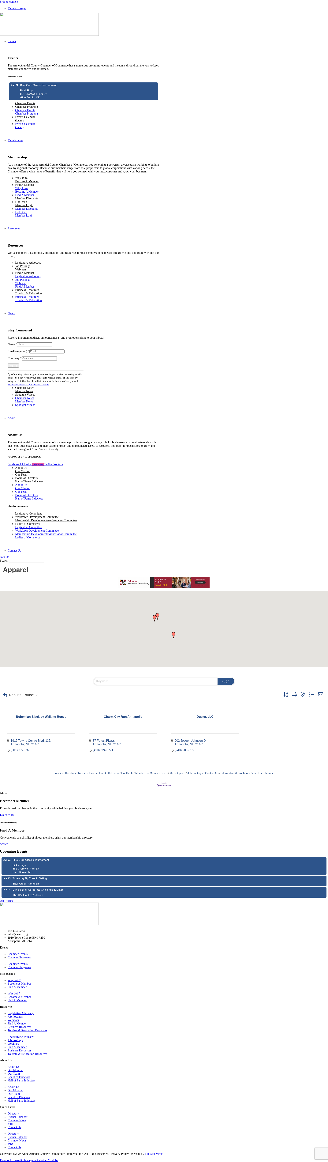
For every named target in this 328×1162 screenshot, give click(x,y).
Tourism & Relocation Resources (27, 1030)
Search (4, 560)
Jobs (10, 1123)
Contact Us (211, 773)
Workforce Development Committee (37, 517)
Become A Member (27, 181)
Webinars (20, 269)
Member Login (24, 205)
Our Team (21, 474)
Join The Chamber (263, 773)
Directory (13, 1113)
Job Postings (22, 266)
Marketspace (177, 773)
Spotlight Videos (25, 394)
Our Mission (22, 471)
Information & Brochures (235, 773)
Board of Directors (26, 478)
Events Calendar (25, 117)
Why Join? (21, 177)
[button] (157, 616)
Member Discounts (26, 198)
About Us (21, 467)
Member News (24, 391)
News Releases (87, 773)
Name (12, 344)
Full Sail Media (154, 1153)
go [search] (227, 681)
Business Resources (27, 290)
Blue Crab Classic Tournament (38, 85)
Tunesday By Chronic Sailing (30, 878)
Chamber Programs (26, 106)
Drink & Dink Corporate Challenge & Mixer (38, 889)
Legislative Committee (28, 513)
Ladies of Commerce (27, 523)
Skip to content (9, 1)
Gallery (19, 120)
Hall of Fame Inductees (29, 481)
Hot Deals (21, 201)
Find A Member (24, 184)
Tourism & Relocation (28, 293)
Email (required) (18, 351)
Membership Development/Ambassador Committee (46, 520)
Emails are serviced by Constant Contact (28, 384)
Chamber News (24, 387)
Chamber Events (25, 103)
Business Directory (65, 773)
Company (15, 358)
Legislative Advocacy (28, 262)
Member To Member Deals (151, 773)
